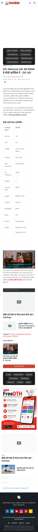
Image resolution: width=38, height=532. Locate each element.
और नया (6, 371)
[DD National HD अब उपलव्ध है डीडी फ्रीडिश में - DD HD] (10, 348)
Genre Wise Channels (12, 58)
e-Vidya (9, 374)
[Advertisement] (19, 25)
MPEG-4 (15, 336)
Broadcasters (24, 378)
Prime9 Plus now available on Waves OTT (16, 488)
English (28, 382)
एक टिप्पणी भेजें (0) (19, 366)
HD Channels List (12, 54)
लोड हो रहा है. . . (6, 478)
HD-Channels (7, 336)
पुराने (33, 371)
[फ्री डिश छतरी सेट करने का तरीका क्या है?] (8, 469)
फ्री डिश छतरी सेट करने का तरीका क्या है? (25, 469)
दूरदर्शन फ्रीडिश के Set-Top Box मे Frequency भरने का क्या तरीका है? (26, 326)
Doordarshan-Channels (23, 334)
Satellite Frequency (12, 62)
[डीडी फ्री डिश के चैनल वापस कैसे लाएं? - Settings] (19, 302)
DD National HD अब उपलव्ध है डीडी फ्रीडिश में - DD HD (10, 358)
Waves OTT (11, 382)
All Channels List (25, 54)
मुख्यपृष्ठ (5, 65)
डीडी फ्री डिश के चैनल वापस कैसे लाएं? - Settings (19, 316)
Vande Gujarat (13, 378)
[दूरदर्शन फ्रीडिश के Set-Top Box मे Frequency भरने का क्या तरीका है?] (10, 325)
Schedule (20, 382)
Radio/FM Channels (27, 58)
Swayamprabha (18, 374)
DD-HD (10, 65)
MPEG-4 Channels (26, 50)
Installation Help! (26, 62)
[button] (2, 3)
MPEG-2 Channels (12, 50)
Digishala (28, 374)
